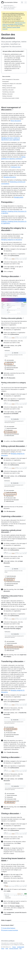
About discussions (16, 120)
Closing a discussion (10, 813)
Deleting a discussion (10, 757)
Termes (14, 947)
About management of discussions (11, 108)
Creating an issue (15, 167)
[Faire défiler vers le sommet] (24, 950)
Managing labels (18, 197)
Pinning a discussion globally (11, 318)
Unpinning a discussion (11, 516)
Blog (20, 948)
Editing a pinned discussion (13, 446)
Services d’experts (13, 948)
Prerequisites (7, 202)
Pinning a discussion (10, 276)
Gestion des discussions (9, 7)
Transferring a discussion (12, 661)
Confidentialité (20, 947)
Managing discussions (10, 177)
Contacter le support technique (10, 930)
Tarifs (6, 948)
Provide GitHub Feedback (9, 928)
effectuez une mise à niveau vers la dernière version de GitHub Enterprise (13, 24)
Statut (2, 948)
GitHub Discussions (8, 5)
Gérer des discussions (9, 8)
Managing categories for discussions (11, 239)
